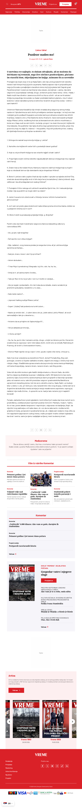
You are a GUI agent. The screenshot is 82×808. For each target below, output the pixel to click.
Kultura (48, 12)
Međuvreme (30, 447)
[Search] (7, 4)
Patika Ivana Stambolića (52, 604)
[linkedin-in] (67, 765)
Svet (42, 12)
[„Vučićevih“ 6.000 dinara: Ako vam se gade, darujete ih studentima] (41, 478)
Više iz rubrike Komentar (41, 463)
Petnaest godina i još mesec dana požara (16, 476)
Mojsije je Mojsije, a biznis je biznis (57, 612)
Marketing (9, 768)
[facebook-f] (42, 765)
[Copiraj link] (45, 65)
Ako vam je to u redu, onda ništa (56, 592)
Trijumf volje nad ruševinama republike (17, 493)
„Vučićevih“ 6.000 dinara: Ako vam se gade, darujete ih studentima (39, 495)
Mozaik (56, 12)
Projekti (8, 778)
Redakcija (9, 761)
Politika (17, 12)
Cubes (50, 786)
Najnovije (9, 12)
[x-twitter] (47, 765)
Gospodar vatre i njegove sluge (56, 573)
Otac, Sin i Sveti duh (50, 620)
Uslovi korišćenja (11, 771)
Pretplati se (49, 580)
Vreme (35, 786)
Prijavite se (53, 4)
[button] (9, 721)
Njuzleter (9, 775)
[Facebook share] (32, 65)
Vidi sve (11, 554)
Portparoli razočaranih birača (64, 476)
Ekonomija (26, 12)
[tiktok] (62, 765)
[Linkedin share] (50, 65)
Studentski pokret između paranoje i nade (62, 494)
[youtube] (52, 765)
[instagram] (57, 765)
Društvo (35, 12)
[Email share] (41, 65)
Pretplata (65, 4)
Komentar (64, 12)
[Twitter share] (36, 65)
